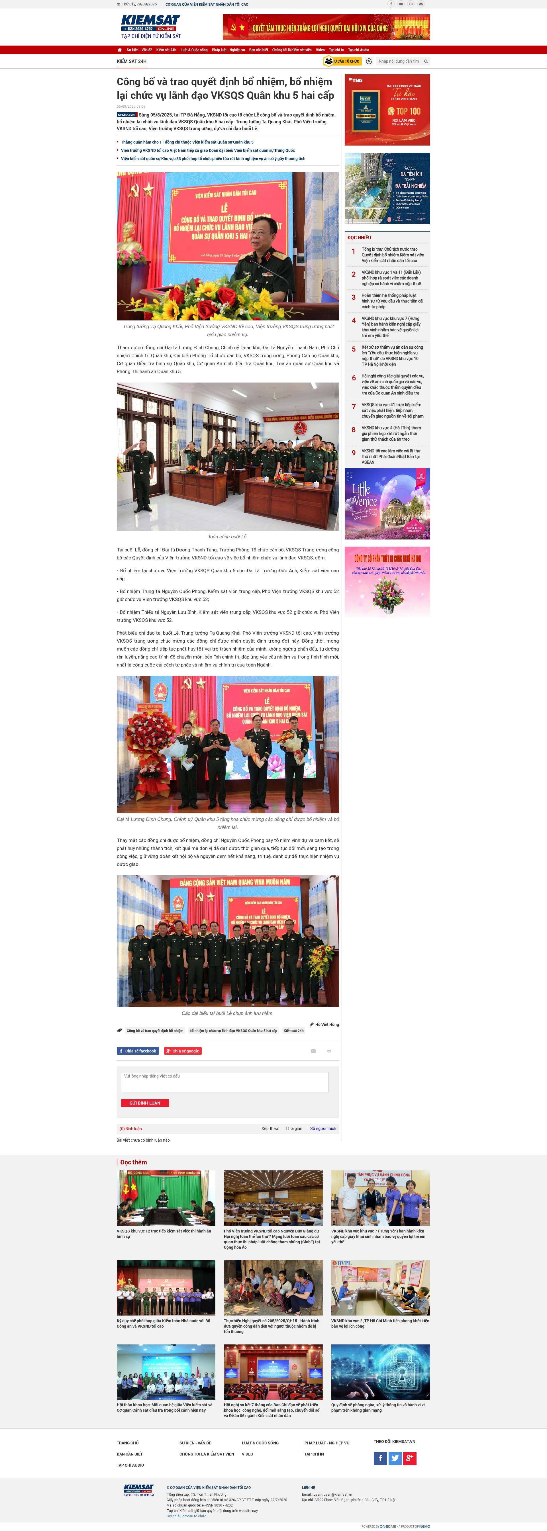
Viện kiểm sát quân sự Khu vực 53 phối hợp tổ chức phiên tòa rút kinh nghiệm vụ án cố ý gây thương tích (213, 158)
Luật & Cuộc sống (194, 49)
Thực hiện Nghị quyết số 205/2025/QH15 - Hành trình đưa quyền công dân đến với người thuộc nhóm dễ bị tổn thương (271, 1326)
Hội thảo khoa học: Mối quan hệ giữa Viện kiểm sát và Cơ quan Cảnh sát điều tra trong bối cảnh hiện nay (165, 1407)
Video (320, 49)
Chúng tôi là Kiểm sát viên (292, 49)
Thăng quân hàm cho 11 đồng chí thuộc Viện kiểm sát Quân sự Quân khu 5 (187, 142)
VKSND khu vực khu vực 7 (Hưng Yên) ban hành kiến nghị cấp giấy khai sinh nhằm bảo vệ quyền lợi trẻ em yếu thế (386, 327)
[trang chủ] (120, 50)
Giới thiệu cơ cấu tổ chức (186, 1516)
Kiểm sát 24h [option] (131, 61)
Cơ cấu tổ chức (345, 61)
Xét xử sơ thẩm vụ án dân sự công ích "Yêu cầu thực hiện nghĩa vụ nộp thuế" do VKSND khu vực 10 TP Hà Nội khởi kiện (387, 356)
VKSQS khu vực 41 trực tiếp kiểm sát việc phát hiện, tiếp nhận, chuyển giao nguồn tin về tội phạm (388, 410)
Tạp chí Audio (358, 49)
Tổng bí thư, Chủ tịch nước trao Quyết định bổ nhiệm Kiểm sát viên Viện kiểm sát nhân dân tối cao (388, 255)
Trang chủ (128, 1443)
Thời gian (293, 1128)
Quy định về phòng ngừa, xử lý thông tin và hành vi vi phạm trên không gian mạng (378, 1407)
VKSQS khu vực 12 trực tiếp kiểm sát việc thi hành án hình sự (164, 1233)
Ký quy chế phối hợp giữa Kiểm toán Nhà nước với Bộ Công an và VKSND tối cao (163, 1323)
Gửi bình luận (145, 1103)
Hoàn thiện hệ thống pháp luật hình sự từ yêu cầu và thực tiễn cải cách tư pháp (387, 301)
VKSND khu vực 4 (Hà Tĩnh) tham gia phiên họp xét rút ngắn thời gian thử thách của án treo (386, 433)
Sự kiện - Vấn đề (139, 49)
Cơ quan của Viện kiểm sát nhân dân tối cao (207, 4)
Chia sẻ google (186, 1051)
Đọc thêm (133, 1162)
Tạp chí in (336, 49)
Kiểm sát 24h (166, 49)
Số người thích (323, 1128)
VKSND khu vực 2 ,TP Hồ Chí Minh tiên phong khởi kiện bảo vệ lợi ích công (380, 1323)
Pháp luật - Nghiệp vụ (228, 49)
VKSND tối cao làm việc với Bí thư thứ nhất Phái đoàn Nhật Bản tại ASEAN (386, 457)
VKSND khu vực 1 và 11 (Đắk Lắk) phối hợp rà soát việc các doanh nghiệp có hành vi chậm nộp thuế (386, 278)
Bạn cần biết (258, 49)
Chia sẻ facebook (140, 1051)
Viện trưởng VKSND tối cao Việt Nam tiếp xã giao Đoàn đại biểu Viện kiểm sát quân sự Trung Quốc (208, 150)
